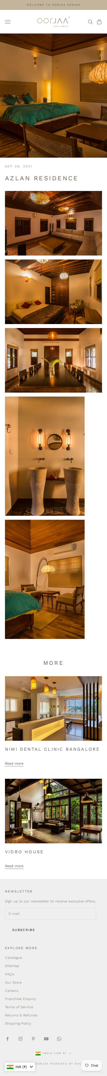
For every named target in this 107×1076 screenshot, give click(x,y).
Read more (14, 763)
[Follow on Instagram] (20, 1038)
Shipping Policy (18, 1023)
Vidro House (24, 851)
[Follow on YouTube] (46, 1038)
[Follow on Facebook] (7, 1038)
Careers (11, 991)
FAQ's (9, 974)
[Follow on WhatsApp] (59, 1038)
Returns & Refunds (21, 1015)
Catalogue (13, 958)
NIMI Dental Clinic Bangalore (52, 749)
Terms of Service (19, 1007)
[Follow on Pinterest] (33, 1038)
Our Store (13, 982)
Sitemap (12, 966)
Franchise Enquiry (20, 999)
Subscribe (23, 930)
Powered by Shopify (70, 1063)
